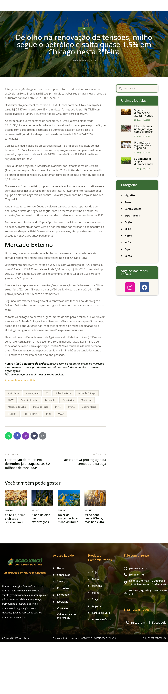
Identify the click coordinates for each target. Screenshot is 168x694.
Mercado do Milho (17, 406)
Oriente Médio (89, 406)
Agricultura (13, 393)
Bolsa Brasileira (63, 393)
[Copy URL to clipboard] (25, 436)
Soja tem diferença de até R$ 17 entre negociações (143, 114)
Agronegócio (32, 393)
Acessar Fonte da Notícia (20, 380)
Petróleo (12, 413)
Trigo (48, 413)
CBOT (10, 400)
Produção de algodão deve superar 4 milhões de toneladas (142, 148)
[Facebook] (144, 287)
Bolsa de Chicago (86, 393)
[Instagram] (130, 287)
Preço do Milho (31, 413)
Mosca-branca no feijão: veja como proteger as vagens (143, 130)
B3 (47, 393)
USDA (61, 413)
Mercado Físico (40, 406)
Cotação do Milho (29, 400)
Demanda (50, 400)
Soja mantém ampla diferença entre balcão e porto (143, 162)
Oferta (71, 406)
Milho (84, 28)
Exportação (68, 400)
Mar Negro (86, 400)
